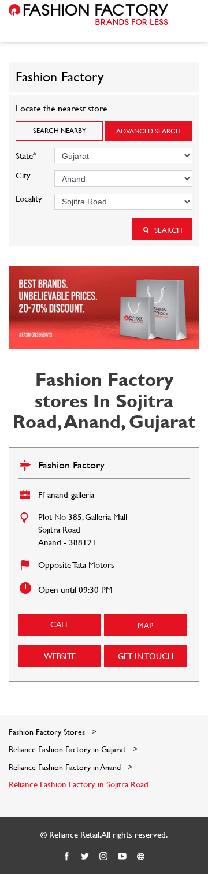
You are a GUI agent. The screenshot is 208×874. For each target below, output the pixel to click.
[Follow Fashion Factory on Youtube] (122, 857)
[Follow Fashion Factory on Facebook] (67, 857)
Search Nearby (59, 130)
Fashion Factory (71, 465)
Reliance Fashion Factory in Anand (65, 767)
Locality (29, 198)
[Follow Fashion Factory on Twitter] (85, 857)
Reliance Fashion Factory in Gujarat (67, 749)
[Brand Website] (141, 857)
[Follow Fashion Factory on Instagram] (104, 857)
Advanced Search (148, 130)
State (26, 154)
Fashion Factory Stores (48, 732)
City (23, 175)
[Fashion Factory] (88, 14)
